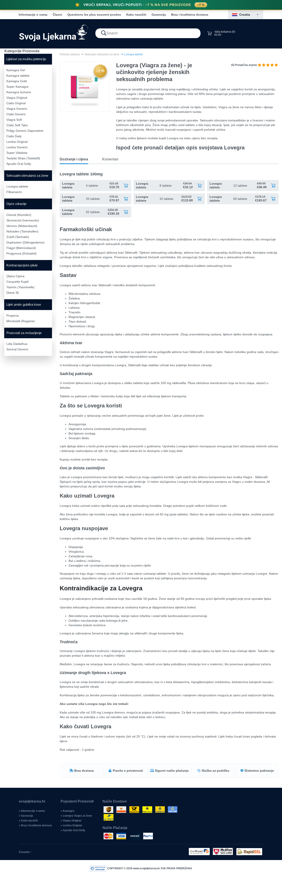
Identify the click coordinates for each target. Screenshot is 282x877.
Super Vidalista (16, 152)
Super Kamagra (17, 86)
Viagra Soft (14, 119)
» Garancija (26, 815)
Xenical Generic (17, 349)
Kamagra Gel (15, 70)
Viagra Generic (16, 108)
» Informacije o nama (32, 810)
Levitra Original (17, 141)
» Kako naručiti (28, 820)
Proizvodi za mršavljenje (24, 333)
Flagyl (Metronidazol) (21, 248)
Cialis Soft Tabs (17, 125)
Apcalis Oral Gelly (18, 163)
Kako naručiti (136, 14)
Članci (57, 14)
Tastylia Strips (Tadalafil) (23, 158)
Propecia (12, 315)
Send (141, 344)
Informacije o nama (33, 14)
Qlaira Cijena (15, 276)
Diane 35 (12, 292)
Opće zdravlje (16, 204)
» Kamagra (67, 810)
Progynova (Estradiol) (21, 253)
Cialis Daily (14, 136)
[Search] (104, 33)
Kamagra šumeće (18, 92)
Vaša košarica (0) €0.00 (224, 33)
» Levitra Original (71, 825)
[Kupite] (125, 185)
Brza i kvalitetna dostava (189, 14)
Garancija (159, 14)
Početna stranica (70, 54)
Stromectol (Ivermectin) (22, 220)
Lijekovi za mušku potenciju (26, 59)
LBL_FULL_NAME (107, 324)
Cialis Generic (16, 114)
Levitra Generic (17, 147)
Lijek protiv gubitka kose (23, 304)
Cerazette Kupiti (17, 281)
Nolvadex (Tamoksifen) (22, 231)
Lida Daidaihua (16, 344)
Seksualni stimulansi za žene (27, 175)
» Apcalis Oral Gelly (73, 830)
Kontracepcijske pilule (22, 265)
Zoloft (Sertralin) (17, 237)
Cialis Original (16, 103)
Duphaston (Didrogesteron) (25, 242)
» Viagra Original (71, 820)
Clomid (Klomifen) (18, 215)
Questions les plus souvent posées (94, 14)
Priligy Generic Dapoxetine (24, 130)
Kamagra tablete (18, 75)
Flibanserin (14, 192)
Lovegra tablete (17, 186)
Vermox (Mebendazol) (21, 226)
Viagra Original (16, 97)
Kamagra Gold (16, 81)
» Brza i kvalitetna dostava (35, 825)
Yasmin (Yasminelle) (20, 287)
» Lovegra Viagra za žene (76, 815)
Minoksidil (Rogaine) (20, 321)
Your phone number (108, 306)
